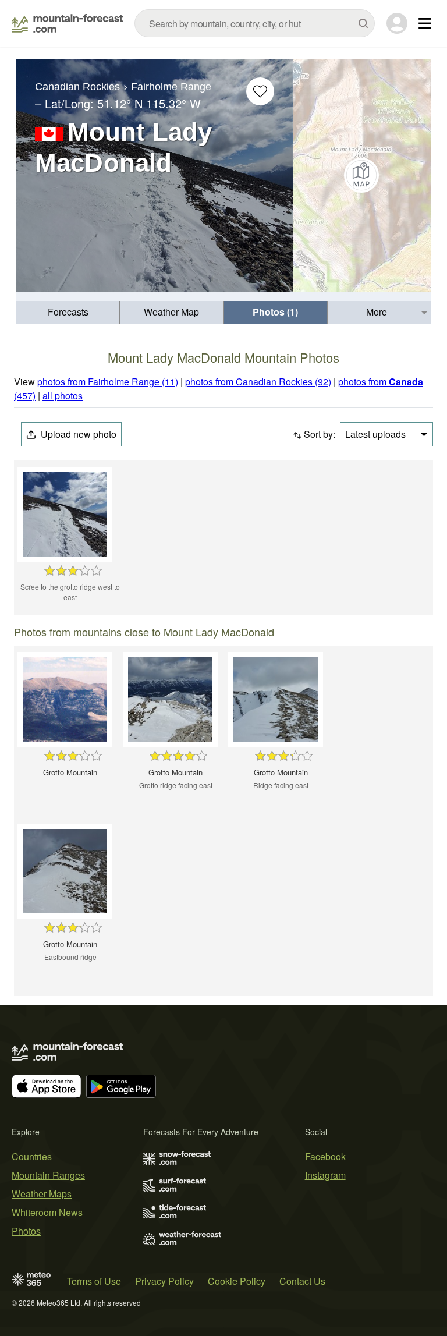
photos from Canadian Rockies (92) (258, 381)
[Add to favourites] (260, 91)
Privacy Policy (164, 1281)
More (376, 311)
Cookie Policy (236, 1281)
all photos (62, 395)
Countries (32, 1156)
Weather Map (171, 311)
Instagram (325, 1175)
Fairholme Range (171, 87)
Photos (26, 1231)
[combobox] (254, 23)
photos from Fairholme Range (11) (107, 381)
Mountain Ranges (48, 1175)
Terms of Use (94, 1281)
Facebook (325, 1156)
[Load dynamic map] (362, 175)
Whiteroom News (47, 1212)
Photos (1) (275, 311)
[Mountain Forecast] (67, 23)
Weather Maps (42, 1193)
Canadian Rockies (77, 87)
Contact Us (302, 1281)
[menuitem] (68, 312)
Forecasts (68, 311)
